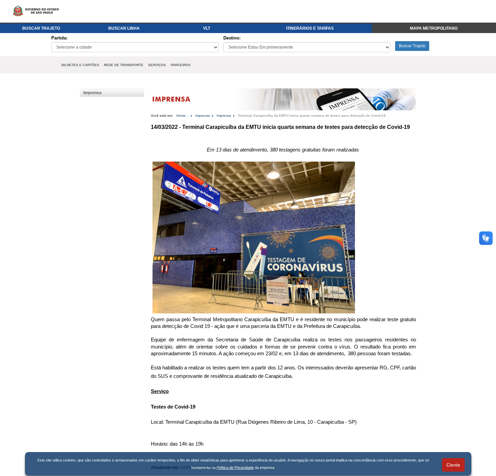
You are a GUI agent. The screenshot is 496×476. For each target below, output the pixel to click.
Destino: (232, 37)
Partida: (59, 37)
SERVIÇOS (157, 65)
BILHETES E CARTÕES (80, 65)
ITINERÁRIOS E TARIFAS (310, 28)
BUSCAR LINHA (124, 28)
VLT (206, 28)
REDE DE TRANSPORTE (123, 65)
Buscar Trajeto (412, 46)
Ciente (453, 465)
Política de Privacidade (235, 468)
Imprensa (92, 92)
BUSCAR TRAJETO (41, 28)
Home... (182, 115)
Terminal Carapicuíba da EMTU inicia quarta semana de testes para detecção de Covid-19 (312, 115)
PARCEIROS (181, 65)
